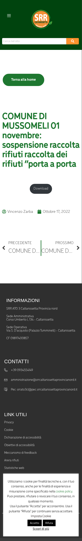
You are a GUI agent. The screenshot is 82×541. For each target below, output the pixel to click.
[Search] (72, 41)
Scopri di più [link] (41, 528)
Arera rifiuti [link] (11, 460)
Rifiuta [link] (49, 523)
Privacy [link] (9, 422)
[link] (41, 19)
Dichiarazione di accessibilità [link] (22, 437)
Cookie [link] (8, 430)
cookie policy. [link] (64, 491)
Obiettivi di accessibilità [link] (19, 445)
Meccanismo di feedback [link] (20, 453)
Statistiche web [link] (14, 468)
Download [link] (41, 188)
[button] (8, 15)
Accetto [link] (34, 523)
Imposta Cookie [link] (41, 516)
